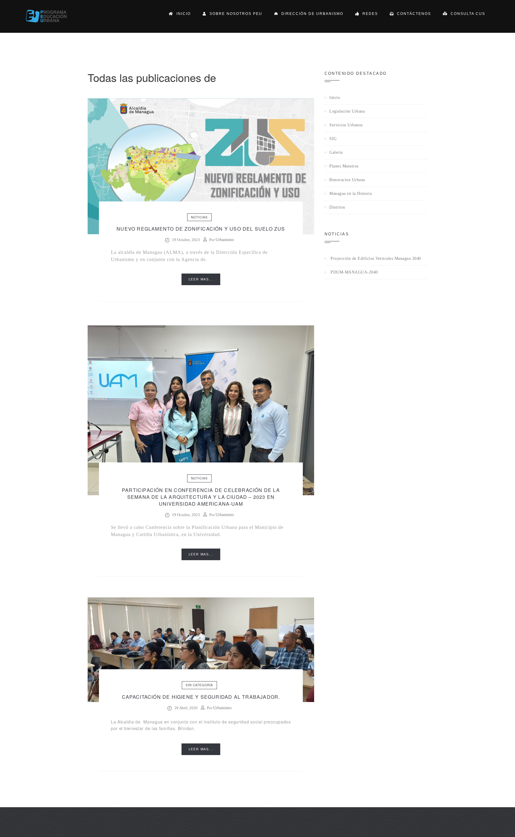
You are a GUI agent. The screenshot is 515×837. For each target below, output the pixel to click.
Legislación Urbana (347, 111)
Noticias (199, 217)
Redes (368, 14)
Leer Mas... (201, 279)
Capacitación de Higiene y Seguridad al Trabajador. (201, 696)
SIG (333, 138)
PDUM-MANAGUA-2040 (354, 272)
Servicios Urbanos (346, 125)
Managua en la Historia (350, 193)
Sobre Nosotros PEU (234, 14)
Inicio (334, 97)
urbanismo (224, 239)
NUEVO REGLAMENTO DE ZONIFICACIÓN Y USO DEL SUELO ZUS (201, 228)
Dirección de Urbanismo (310, 14)
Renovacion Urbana (347, 180)
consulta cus (466, 14)
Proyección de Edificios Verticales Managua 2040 (376, 258)
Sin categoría (199, 685)
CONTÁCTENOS (412, 14)
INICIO (182, 14)
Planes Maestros (344, 166)
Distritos (337, 207)
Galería (336, 152)
